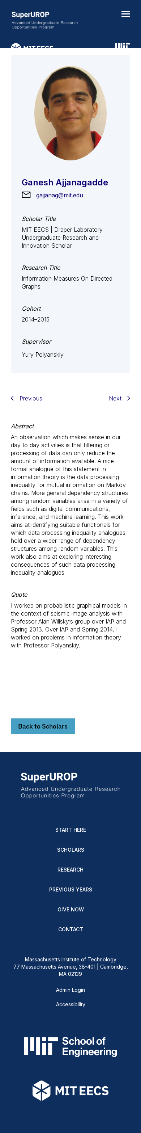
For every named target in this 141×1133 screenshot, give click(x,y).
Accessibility (70, 1004)
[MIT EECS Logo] (32, 49)
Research (70, 869)
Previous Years (70, 889)
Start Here (70, 830)
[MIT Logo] (122, 49)
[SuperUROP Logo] (44, 21)
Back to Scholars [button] (43, 726)
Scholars (70, 850)
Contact (70, 929)
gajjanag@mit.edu (59, 195)
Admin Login (70, 990)
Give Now (70, 909)
